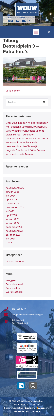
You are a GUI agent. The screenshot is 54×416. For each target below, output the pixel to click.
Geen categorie (15, 261)
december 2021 (14, 227)
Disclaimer (31, 408)
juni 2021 (10, 238)
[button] (36, 32)
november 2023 (15, 207)
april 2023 (11, 215)
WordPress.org (14, 292)
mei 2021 (10, 242)
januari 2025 (12, 191)
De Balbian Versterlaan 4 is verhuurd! (27, 138)
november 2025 (15, 188)
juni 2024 (11, 195)
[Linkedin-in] (49, 32)
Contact (35, 411)
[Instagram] (33, 385)
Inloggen (11, 280)
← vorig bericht (11, 90)
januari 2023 (12, 219)
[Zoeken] (44, 102)
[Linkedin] (21, 385)
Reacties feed (13, 288)
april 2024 (11, 199)
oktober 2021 (13, 234)
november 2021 (14, 231)
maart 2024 (12, 203)
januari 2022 (12, 223)
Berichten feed (14, 284)
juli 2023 (10, 211)
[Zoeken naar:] (27, 102)
